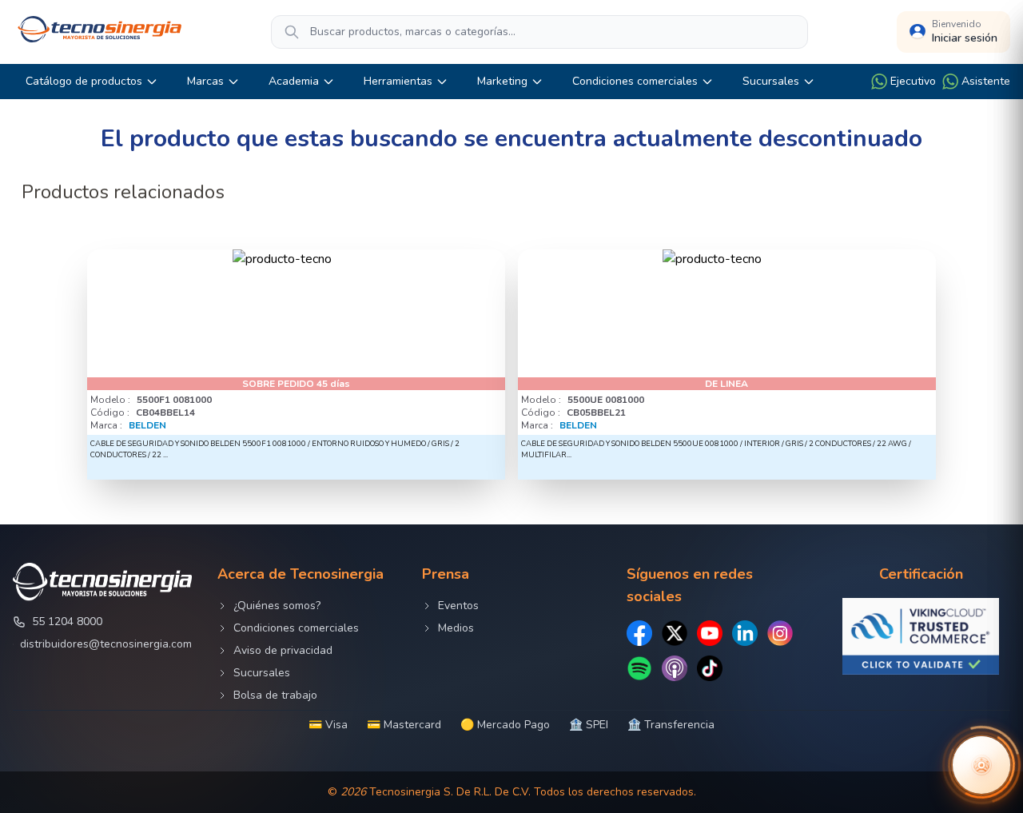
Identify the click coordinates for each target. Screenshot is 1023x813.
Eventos (458, 605)
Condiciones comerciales (635, 81)
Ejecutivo (913, 81)
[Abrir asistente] (981, 765)
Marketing (502, 81)
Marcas (205, 81)
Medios (456, 628)
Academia (294, 81)
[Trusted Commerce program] (920, 636)
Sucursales (770, 81)
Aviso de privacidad (282, 650)
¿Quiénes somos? (276, 605)
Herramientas (398, 81)
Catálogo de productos (84, 81)
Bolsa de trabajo (275, 695)
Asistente (985, 81)
